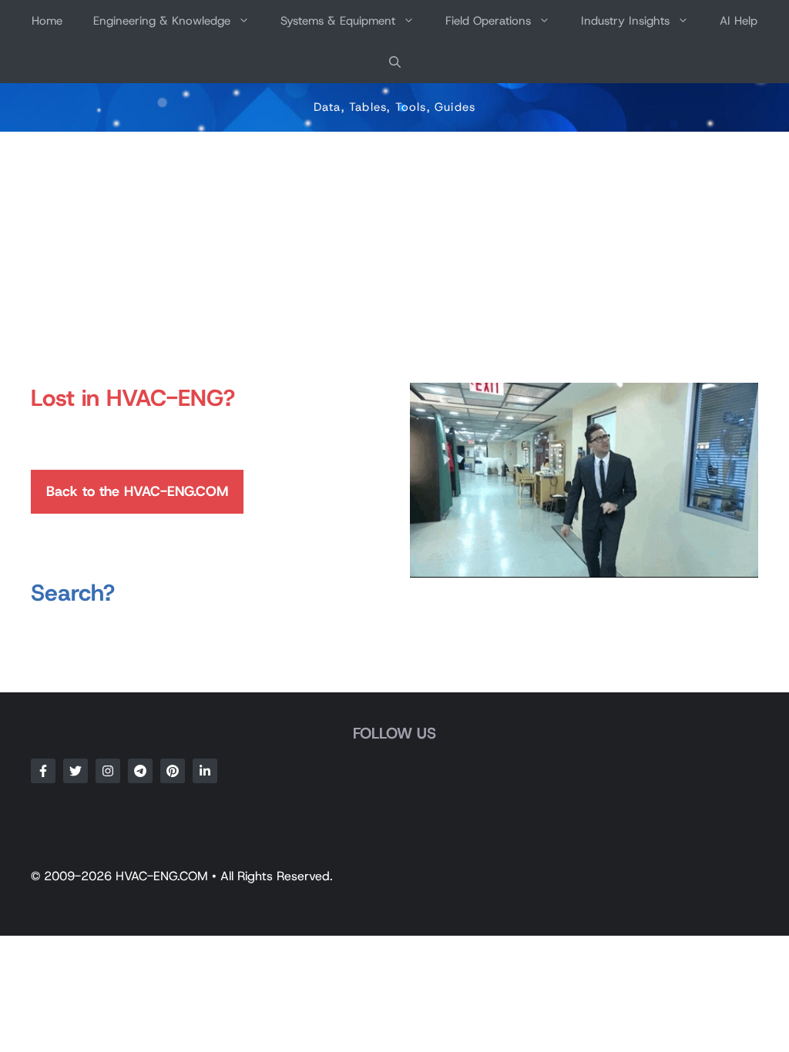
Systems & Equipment (337, 20)
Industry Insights (625, 20)
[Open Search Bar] (395, 62)
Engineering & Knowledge (161, 20)
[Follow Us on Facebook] (43, 771)
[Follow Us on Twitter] (75, 771)
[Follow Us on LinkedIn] (205, 771)
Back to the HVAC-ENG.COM (137, 491)
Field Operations (488, 20)
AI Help (738, 20)
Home (47, 20)
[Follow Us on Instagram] (108, 771)
